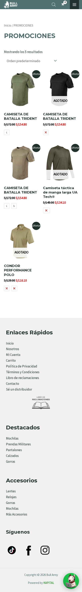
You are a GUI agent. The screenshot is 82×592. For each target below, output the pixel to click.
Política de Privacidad (21, 366)
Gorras (10, 461)
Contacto (12, 383)
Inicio (7, 25)
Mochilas (12, 438)
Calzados (12, 456)
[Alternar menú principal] (74, 4)
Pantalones (14, 450)
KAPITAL (48, 583)
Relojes (11, 497)
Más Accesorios (16, 514)
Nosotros (12, 349)
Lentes (11, 491)
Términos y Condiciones (22, 372)
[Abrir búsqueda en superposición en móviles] (54, 5)
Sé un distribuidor (19, 389)
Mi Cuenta (13, 354)
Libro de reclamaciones (22, 378)
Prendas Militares (18, 444)
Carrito (11, 360)
